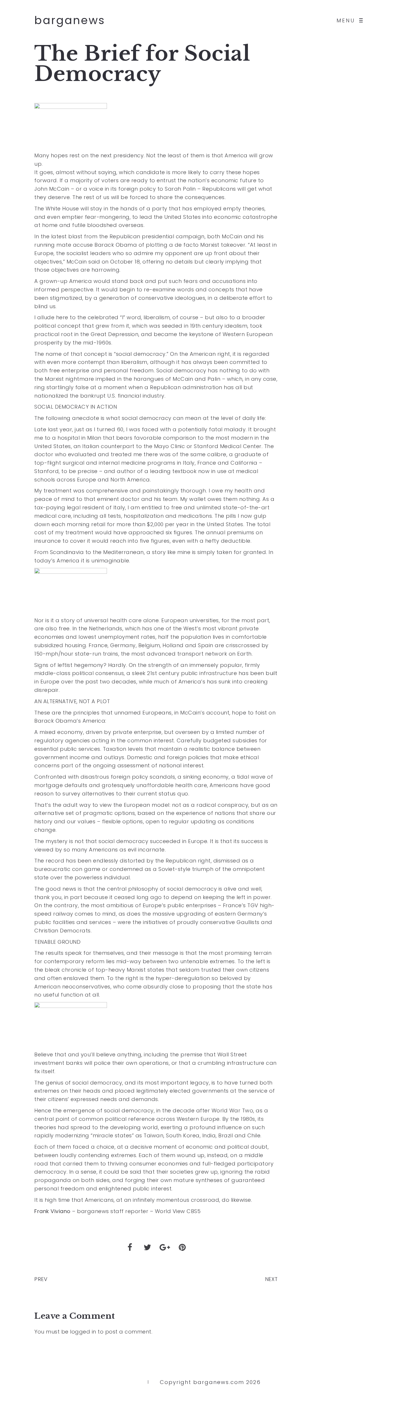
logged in (83, 1331)
